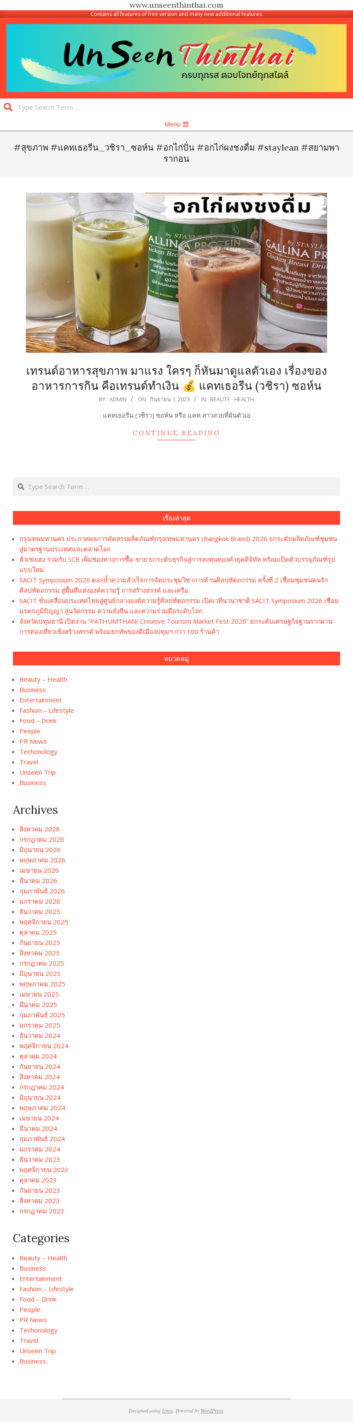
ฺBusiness (32, 782)
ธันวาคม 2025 (39, 911)
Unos (167, 1410)
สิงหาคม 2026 (39, 829)
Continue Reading (176, 433)
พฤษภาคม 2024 (42, 1107)
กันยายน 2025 (39, 942)
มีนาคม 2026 (38, 880)
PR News (33, 741)
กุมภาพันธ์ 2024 (42, 1138)
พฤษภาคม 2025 (42, 983)
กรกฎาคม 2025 (41, 963)
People (29, 730)
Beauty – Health (43, 679)
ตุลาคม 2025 (38, 932)
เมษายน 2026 (39, 870)
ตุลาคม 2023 (38, 1180)
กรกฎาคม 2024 (41, 1087)
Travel (28, 761)
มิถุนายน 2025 (40, 973)
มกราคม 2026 (39, 901)
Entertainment (40, 700)
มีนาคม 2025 (38, 1004)
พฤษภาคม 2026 (42, 860)
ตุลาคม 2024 (38, 1056)
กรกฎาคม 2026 (41, 839)
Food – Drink (37, 720)
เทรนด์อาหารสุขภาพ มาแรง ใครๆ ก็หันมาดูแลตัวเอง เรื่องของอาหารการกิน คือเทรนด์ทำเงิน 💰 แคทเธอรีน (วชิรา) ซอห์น (176, 378)
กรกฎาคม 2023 (41, 1211)
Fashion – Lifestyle (46, 710)
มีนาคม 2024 (38, 1128)
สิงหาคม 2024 (39, 1076)
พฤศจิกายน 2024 (43, 1045)
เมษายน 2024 (39, 1118)
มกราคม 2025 (39, 1025)
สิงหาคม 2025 (39, 952)
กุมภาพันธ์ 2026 (42, 890)
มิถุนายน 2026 (40, 849)
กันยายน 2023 (39, 1190)
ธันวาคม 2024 (39, 1035)
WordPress (212, 1410)
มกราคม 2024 (39, 1149)
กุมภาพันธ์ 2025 (42, 1014)
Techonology (38, 751)
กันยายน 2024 (39, 1066)
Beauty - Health (232, 399)
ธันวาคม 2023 (39, 1159)
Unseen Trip (37, 772)
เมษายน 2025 (39, 994)
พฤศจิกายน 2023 (43, 1169)
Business (32, 689)
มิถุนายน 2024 (40, 1097)
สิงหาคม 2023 (39, 1200)
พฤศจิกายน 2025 (43, 921)
